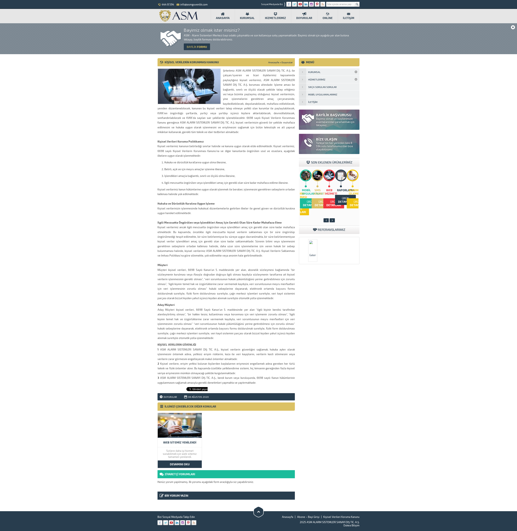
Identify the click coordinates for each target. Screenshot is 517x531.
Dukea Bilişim (351, 525)
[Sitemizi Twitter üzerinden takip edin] (294, 4)
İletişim (348, 18)
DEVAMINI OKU (180, 464)
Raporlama (345, 190)
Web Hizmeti (331, 191)
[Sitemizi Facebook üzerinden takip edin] (288, 4)
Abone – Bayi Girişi (308, 516)
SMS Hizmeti (319, 191)
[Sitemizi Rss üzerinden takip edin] (322, 4)
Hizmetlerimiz (275, 18)
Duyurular (304, 18)
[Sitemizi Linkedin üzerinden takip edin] (305, 4)
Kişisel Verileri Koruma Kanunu (341, 516)
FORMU (197, 47)
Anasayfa (223, 18)
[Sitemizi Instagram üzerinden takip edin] (311, 4)
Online (328, 18)
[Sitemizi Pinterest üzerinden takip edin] (317, 4)
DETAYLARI (310, 203)
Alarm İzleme (354, 191)
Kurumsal (247, 18)
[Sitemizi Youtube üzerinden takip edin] (300, 4)
